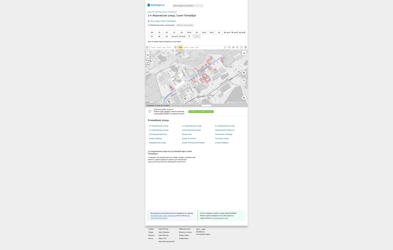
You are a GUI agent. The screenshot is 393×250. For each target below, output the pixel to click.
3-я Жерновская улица (158, 126)
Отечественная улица (191, 130)
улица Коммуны (222, 143)
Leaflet (229, 103)
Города (150, 232)
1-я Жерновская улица (191, 126)
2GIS (197, 47)
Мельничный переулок (224, 130)
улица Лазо (187, 134)
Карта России (152, 12)
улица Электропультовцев (193, 143)
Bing (164, 47)
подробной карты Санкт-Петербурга (163, 216)
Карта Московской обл (167, 241)
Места (150, 238)
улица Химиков (155, 138)
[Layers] (244, 53)
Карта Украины (164, 232)
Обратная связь (184, 229)
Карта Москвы (164, 235)
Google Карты (184, 238)
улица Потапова (189, 138)
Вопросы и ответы (185, 232)
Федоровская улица (157, 143)
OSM (180, 47)
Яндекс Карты (184, 235)
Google (153, 47)
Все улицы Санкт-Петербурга (163, 21)
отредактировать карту (220, 218)
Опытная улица (221, 138)
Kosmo (169, 47)
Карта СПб (162, 238)
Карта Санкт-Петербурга (167, 12)
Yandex (159, 47)
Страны (151, 229)
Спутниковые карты (203, 234)
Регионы (151, 235)
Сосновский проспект (158, 134)
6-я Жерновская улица (225, 126)
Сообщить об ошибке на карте (201, 111)
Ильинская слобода (223, 134)
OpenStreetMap (237, 103)
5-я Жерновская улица (158, 130)
